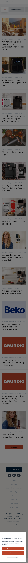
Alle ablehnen (12, 553)
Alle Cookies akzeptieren (13, 548)
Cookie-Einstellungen (12, 557)
